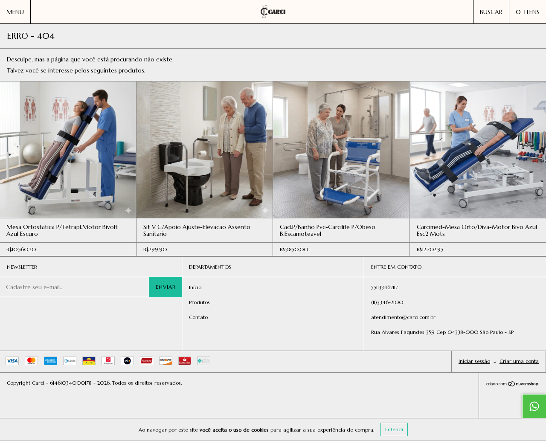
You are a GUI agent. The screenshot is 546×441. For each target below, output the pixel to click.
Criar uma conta (519, 361)
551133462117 (384, 287)
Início (195, 287)
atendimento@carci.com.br (403, 317)
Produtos (199, 302)
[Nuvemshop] (512, 385)
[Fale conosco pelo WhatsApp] (534, 406)
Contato (198, 317)
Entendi (394, 429)
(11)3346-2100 (387, 302)
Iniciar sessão (474, 361)
